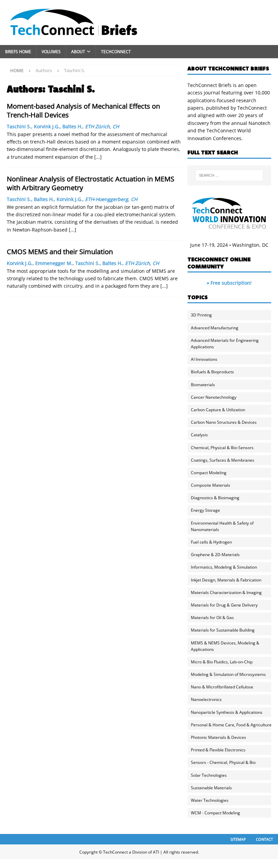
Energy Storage (205, 510)
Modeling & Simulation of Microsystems (228, 674)
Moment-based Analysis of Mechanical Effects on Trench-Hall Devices (83, 110)
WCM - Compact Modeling (215, 813)
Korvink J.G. (47, 126)
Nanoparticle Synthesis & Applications (226, 712)
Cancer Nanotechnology (213, 397)
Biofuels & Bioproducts (212, 372)
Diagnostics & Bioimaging (215, 498)
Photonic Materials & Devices (218, 737)
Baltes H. (72, 126)
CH (116, 126)
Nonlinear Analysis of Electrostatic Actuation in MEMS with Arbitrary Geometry (90, 183)
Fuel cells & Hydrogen (211, 542)
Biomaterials (203, 385)
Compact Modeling (208, 473)
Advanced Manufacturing (214, 328)
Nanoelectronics (206, 699)
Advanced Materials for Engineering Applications (225, 343)
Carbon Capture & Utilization (218, 410)
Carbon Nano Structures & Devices (224, 422)
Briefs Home (18, 51)
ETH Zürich (97, 126)
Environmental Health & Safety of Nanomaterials (222, 526)
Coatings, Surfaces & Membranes (222, 460)
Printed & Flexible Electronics (218, 750)
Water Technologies (210, 800)
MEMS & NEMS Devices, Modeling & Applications (225, 646)
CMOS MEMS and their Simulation (60, 251)
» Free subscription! (229, 283)
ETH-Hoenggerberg (106, 199)
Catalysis (199, 435)
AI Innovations (204, 359)
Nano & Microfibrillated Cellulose (222, 687)
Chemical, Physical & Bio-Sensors (222, 447)
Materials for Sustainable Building (223, 630)
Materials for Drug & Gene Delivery (224, 605)
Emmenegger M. (54, 263)
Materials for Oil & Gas (212, 617)
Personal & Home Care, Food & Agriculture (231, 725)
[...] (98, 157)
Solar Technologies (209, 775)
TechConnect (116, 51)
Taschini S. (19, 126)
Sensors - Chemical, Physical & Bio (223, 762)
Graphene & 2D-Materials (215, 554)
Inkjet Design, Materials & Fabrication (226, 580)
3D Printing (201, 315)
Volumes (51, 51)
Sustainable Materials (211, 788)
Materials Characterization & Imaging (226, 592)
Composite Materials (210, 485)
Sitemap (238, 839)
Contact (264, 839)
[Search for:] (229, 175)
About (78, 51)
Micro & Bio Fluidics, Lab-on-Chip (222, 662)
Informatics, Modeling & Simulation (224, 567)
